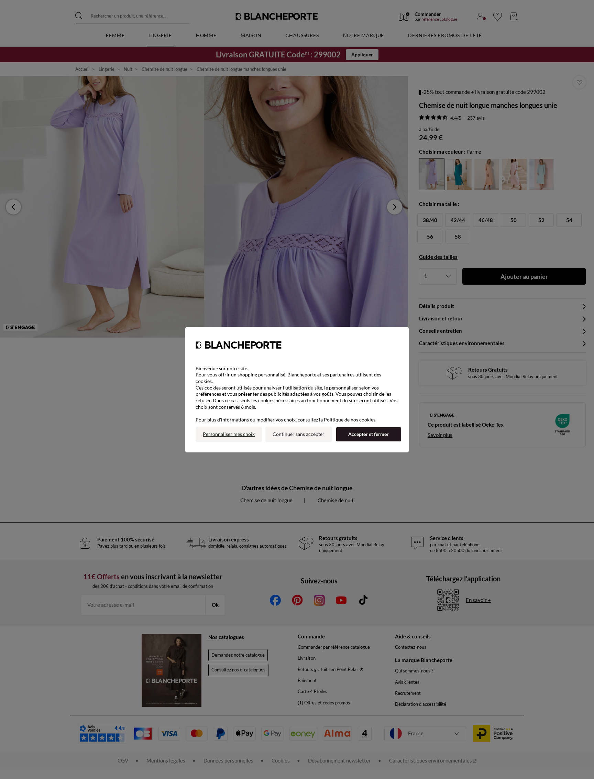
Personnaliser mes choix (229, 434)
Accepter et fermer (368, 434)
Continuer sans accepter (298, 434)
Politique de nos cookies (349, 420)
